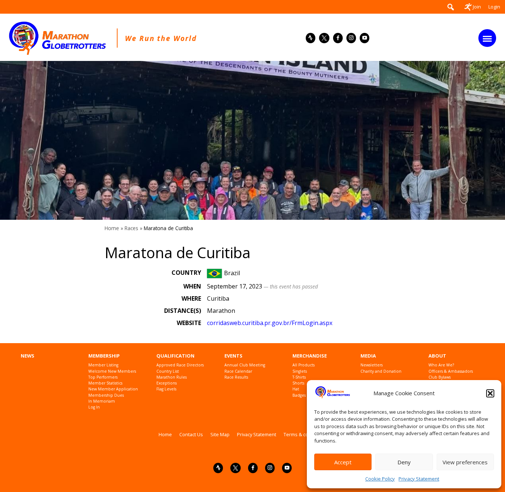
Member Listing (103, 365)
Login (494, 6)
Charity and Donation (380, 371)
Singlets (299, 371)
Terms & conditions (305, 434)
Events (233, 356)
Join (477, 6)
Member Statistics (105, 383)
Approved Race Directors (180, 365)
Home (112, 228)
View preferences (465, 462)
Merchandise (309, 356)
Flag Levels (166, 389)
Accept (343, 462)
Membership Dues (106, 395)
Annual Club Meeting (244, 365)
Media (368, 356)
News (27, 356)
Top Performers (103, 377)
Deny (404, 462)
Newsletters (371, 365)
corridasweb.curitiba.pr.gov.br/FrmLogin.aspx (269, 323)
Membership (104, 356)
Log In (94, 407)
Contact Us (191, 434)
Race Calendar (238, 371)
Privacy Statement (419, 478)
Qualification (175, 356)
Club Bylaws (439, 377)
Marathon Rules (171, 377)
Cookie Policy (380, 478)
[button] (490, 393)
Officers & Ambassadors (450, 371)
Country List (167, 371)
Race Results (236, 377)
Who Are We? (441, 365)
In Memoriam (101, 401)
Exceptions (166, 383)
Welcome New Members (112, 371)
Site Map (220, 434)
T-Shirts (299, 377)
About (437, 356)
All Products (303, 365)
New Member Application (113, 389)
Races (131, 228)
